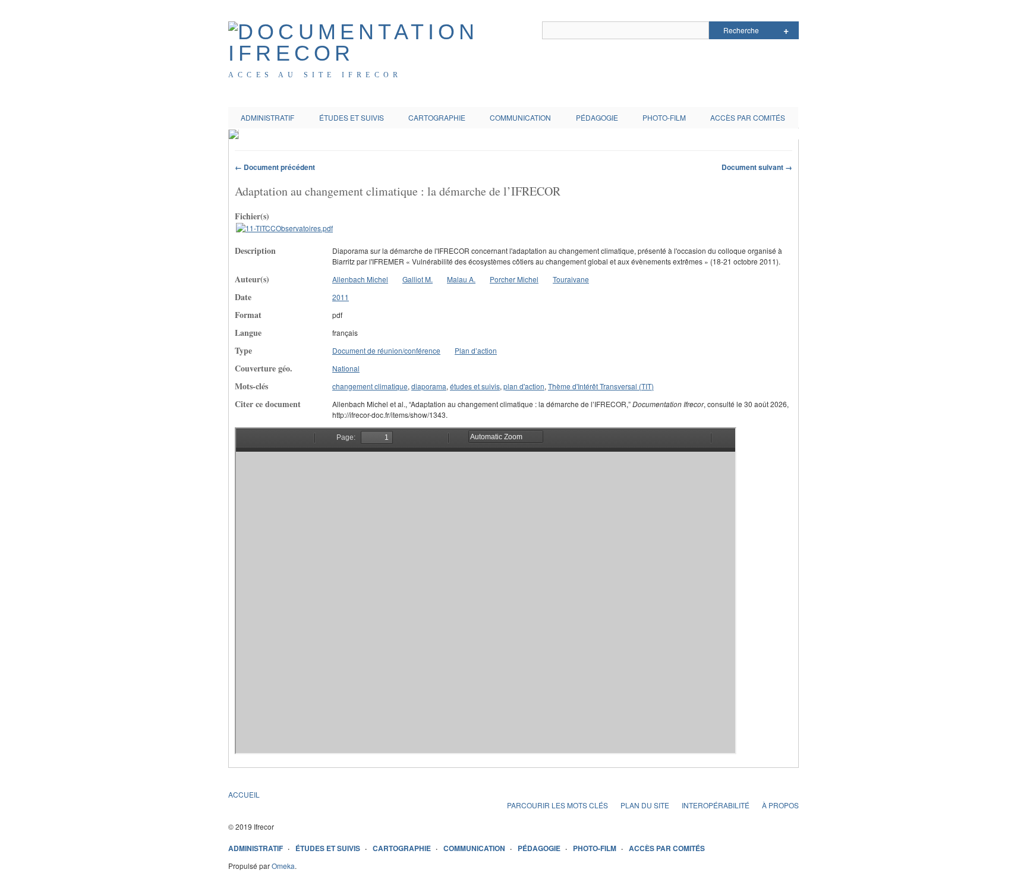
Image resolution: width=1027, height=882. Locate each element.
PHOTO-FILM (664, 117)
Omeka (283, 866)
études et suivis (475, 386)
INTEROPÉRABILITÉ (715, 805)
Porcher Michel (514, 279)
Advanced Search (786, 30)
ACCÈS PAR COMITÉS (747, 117)
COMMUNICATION (520, 117)
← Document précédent (275, 167)
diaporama (428, 386)
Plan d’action (476, 350)
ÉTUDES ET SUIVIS (351, 117)
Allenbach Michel (360, 279)
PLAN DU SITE (644, 805)
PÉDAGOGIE (597, 117)
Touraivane (571, 279)
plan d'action (523, 386)
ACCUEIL (244, 794)
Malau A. (461, 279)
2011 (340, 297)
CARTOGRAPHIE (436, 117)
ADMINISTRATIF (267, 117)
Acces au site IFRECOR (315, 75)
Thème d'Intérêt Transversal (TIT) (601, 386)
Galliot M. (417, 279)
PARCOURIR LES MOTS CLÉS (557, 805)
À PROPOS (780, 805)
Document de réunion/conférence (386, 350)
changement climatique (370, 386)
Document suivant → (757, 167)
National (346, 368)
